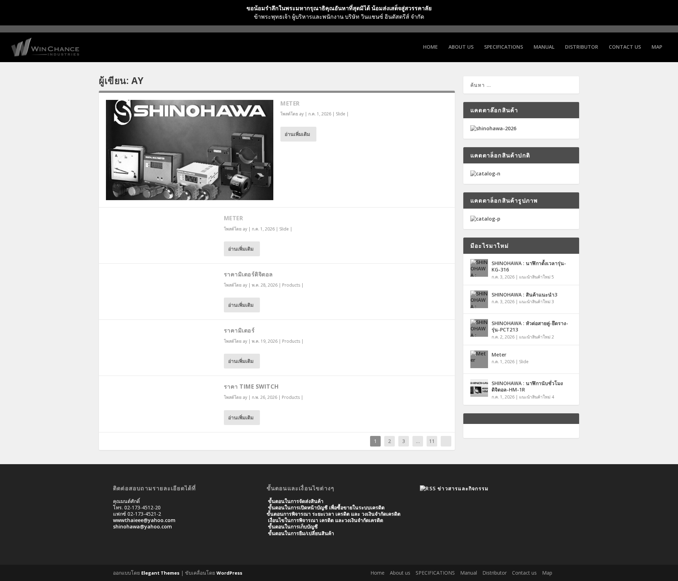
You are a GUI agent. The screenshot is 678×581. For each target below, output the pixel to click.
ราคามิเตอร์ (239, 330)
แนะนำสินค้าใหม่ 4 (536, 397)
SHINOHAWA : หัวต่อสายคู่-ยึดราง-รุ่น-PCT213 (530, 326)
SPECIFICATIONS (503, 47)
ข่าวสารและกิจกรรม (463, 488)
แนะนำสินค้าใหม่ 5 (536, 277)
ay (301, 114)
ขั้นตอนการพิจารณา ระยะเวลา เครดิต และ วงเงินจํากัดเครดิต (333, 513)
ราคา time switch (251, 386)
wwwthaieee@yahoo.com (144, 520)
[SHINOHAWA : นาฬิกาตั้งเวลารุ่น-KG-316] (479, 268)
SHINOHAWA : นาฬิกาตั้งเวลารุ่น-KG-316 (529, 266)
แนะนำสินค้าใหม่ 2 (536, 337)
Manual (544, 47)
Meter (290, 103)
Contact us (625, 47)
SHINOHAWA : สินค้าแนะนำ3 (524, 294)
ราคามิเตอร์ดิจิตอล (248, 274)
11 (432, 441)
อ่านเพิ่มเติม (297, 134)
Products (291, 285)
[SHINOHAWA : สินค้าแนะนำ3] (479, 299)
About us (461, 47)
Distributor (581, 47)
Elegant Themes (160, 573)
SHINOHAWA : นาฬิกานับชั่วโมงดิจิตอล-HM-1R (527, 386)
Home (430, 47)
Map (657, 47)
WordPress (229, 573)
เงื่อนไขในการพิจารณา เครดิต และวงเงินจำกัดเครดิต (325, 520)
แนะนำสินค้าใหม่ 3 (536, 302)
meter (233, 218)
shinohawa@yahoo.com (142, 526)
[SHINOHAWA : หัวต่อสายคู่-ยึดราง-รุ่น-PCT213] (479, 328)
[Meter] (189, 150)
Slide (340, 114)
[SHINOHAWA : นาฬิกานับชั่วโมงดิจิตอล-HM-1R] (479, 388)
